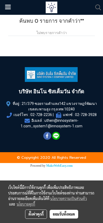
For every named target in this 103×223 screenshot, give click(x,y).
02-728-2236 (41, 115)
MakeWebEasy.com (59, 166)
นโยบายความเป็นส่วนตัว (68, 198)
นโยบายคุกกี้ (26, 204)
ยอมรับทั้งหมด (64, 214)
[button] (96, 7)
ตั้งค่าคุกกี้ (36, 214)
